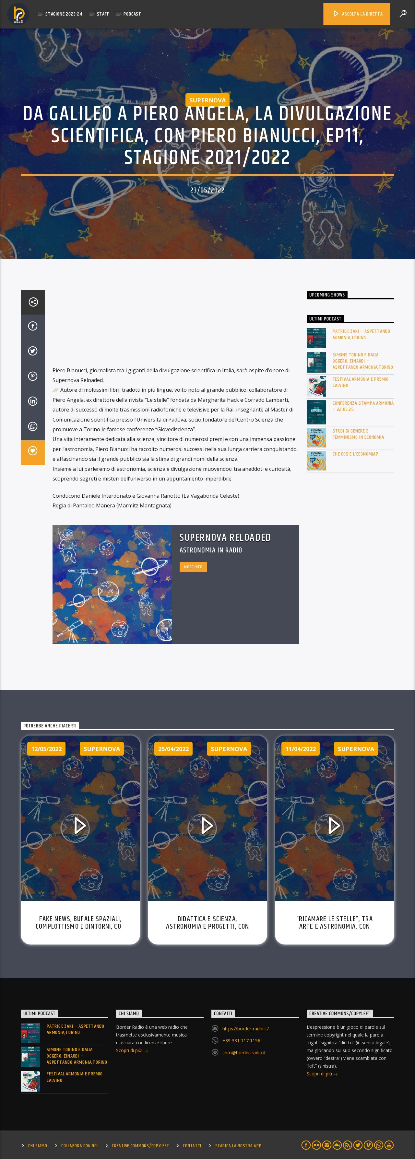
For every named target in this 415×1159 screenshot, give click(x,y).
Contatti (192, 1146)
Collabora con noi (79, 1146)
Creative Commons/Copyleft (140, 1146)
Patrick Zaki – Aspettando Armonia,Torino (361, 334)
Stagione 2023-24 (63, 14)
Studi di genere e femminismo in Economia (358, 434)
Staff (103, 14)
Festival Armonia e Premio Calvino (361, 382)
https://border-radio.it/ (245, 1029)
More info (193, 567)
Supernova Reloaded (225, 538)
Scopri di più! (130, 1050)
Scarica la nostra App (238, 1146)
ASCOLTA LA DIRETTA (362, 14)
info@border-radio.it (244, 1052)
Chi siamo (37, 1146)
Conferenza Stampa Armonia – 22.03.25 (363, 406)
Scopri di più (320, 1074)
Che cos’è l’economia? (355, 454)
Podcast (132, 14)
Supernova (207, 100)
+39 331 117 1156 (241, 1040)
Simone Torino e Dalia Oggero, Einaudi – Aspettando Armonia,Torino (363, 361)
